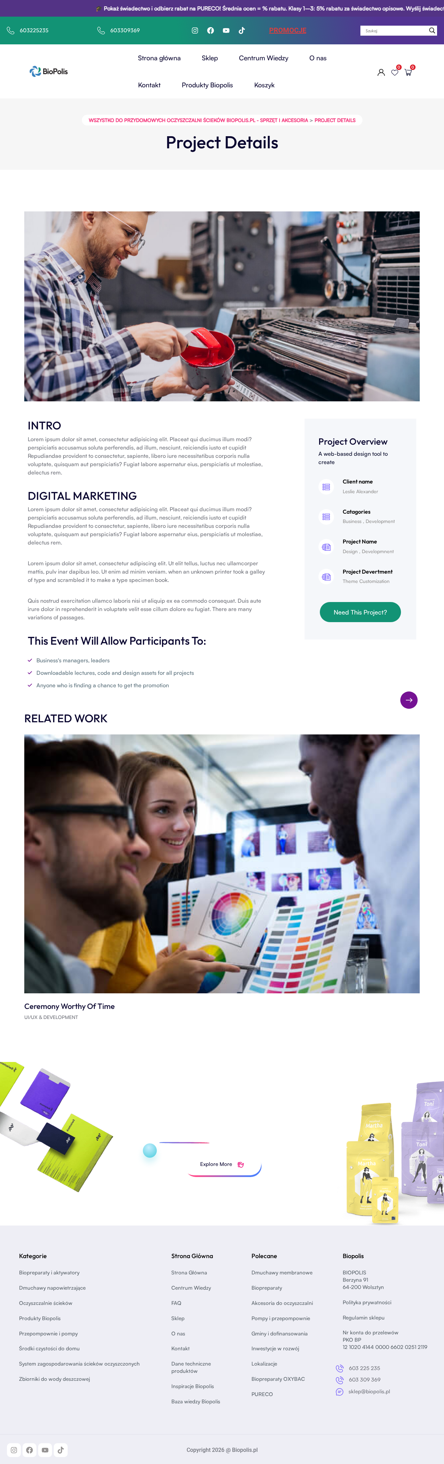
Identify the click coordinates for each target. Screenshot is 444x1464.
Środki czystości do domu (49, 1348)
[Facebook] (210, 30)
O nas (318, 58)
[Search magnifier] (432, 30)
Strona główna (159, 58)
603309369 (125, 30)
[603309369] (101, 30)
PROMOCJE (287, 30)
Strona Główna (189, 1272)
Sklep (210, 58)
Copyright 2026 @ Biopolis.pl (222, 1450)
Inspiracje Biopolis (192, 1386)
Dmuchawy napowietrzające (52, 1287)
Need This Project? (360, 612)
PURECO (262, 1394)
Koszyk (264, 85)
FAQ (176, 1303)
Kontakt (149, 85)
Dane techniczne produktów (191, 1367)
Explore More (216, 1164)
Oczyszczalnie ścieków (45, 1303)
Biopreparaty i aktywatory (49, 1272)
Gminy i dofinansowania (279, 1333)
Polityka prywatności (367, 1302)
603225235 (34, 30)
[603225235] (11, 30)
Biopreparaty (266, 1287)
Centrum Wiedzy (263, 58)
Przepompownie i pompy (48, 1333)
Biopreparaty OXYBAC (278, 1379)
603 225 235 (364, 1368)
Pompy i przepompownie (280, 1318)
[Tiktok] (242, 30)
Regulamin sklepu (364, 1317)
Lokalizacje (264, 1363)
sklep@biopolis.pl (369, 1391)
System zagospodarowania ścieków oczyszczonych (79, 1363)
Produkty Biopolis (207, 85)
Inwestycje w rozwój (275, 1348)
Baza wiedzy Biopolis (195, 1401)
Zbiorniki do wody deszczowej (54, 1379)
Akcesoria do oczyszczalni (282, 1303)
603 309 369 (365, 1379)
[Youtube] (226, 30)
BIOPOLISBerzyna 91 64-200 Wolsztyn (363, 1279)
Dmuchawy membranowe (282, 1272)
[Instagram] (195, 30)
